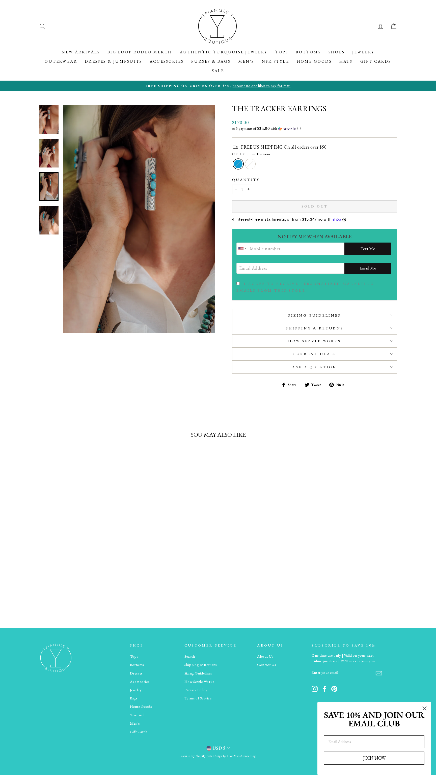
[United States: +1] (242, 249)
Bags (134, 698)
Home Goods (314, 61)
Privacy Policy (195, 689)
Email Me (368, 268)
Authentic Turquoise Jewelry (223, 52)
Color (251, 153)
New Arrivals (81, 52)
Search (189, 656)
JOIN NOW (374, 758)
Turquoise (238, 164)
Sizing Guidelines (314, 315)
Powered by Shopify (192, 756)
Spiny (250, 164)
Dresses (136, 673)
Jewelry (363, 52)
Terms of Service (197, 698)
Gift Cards (375, 61)
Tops (281, 52)
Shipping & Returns (315, 328)
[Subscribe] (378, 672)
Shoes (337, 52)
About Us (265, 656)
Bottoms (308, 52)
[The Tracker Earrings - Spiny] (85, 596)
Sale (218, 70)
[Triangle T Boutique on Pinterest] (334, 689)
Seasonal (137, 715)
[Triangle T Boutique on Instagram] (315, 689)
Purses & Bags (211, 61)
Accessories (167, 61)
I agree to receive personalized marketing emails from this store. (305, 287)
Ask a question (314, 366)
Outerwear (61, 61)
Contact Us (266, 664)
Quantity (246, 179)
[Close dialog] (424, 708)
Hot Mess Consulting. (242, 756)
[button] (314, 128)
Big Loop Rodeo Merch (139, 52)
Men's (246, 61)
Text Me (368, 248)
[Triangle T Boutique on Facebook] (324, 689)
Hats (346, 61)
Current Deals (314, 353)
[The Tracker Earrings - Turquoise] (78, 596)
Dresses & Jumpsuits (113, 61)
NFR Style (275, 61)
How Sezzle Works (314, 341)
